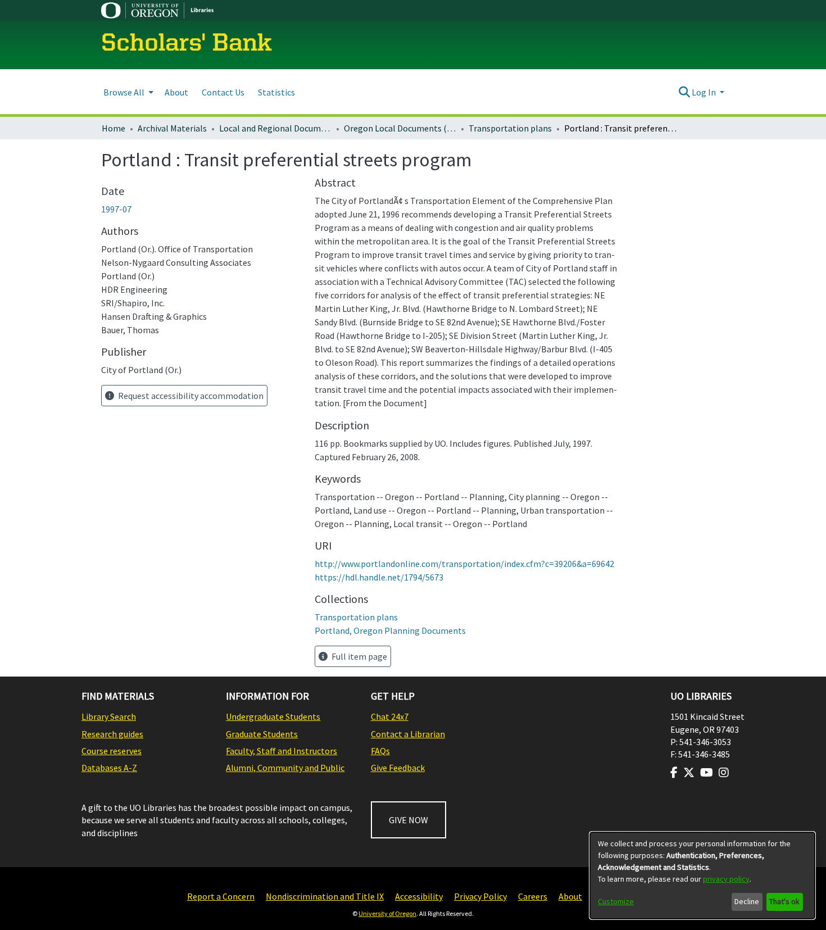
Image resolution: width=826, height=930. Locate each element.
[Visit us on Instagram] (724, 772)
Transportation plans (510, 128)
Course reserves (111, 750)
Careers (532, 896)
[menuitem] (127, 92)
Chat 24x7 (390, 716)
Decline (746, 901)
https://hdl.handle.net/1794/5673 (379, 577)
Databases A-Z (109, 767)
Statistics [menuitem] (276, 92)
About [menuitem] (176, 92)
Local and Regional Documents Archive (275, 128)
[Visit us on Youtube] (706, 772)
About (570, 896)
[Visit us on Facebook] (674, 772)
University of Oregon (387, 913)
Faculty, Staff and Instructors (281, 750)
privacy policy (726, 879)
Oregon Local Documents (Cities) (400, 128)
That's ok (784, 901)
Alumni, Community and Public (285, 767)
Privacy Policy (480, 896)
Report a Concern (221, 896)
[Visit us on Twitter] (689, 772)
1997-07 (116, 209)
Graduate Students (262, 734)
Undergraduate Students (273, 716)
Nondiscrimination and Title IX (325, 896)
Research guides (112, 734)
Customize (616, 901)
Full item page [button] (358, 656)
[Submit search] (684, 92)
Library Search (108, 716)
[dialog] (702, 875)
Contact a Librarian (408, 734)
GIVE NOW (408, 819)
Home (113, 128)
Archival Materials (172, 128)
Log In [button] (705, 92)
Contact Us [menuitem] (223, 92)
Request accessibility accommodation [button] (190, 395)
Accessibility (419, 896)
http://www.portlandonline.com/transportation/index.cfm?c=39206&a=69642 (464, 563)
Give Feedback (398, 767)
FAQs (380, 750)
